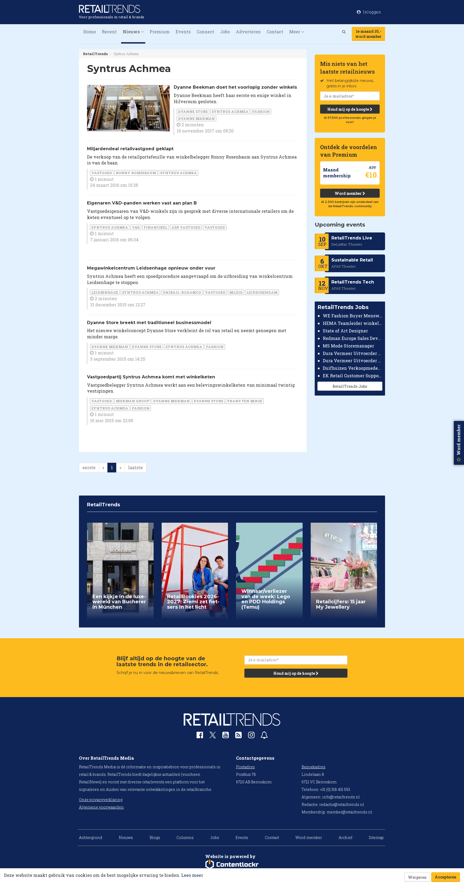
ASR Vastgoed (186, 227)
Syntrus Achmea (230, 111)
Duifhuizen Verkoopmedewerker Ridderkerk (353, 368)
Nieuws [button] (132, 31)
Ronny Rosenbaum (136, 173)
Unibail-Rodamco (181, 292)
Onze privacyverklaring (100, 799)
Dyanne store (193, 111)
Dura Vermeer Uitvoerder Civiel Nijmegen (353, 360)
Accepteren (445, 877)
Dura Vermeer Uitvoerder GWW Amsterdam (353, 353)
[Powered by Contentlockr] (232, 864)
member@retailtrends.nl (349, 812)
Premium (160, 31)
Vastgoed (101, 173)
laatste (135, 467)
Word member (349, 193)
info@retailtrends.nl (341, 796)
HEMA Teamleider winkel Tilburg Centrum (353, 323)
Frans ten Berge (244, 401)
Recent (109, 31)
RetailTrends (95, 54)
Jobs (225, 31)
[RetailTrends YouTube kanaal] (225, 736)
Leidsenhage (104, 292)
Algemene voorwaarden (101, 807)
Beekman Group (132, 401)
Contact (275, 31)
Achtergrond (90, 837)
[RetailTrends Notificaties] (264, 736)
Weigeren (417, 877)
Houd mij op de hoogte (348, 109)
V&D (136, 227)
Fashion (261, 111)
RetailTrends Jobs (349, 386)
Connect (205, 31)
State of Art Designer (345, 330)
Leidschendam (262, 292)
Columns (185, 837)
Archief (345, 837)
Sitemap (376, 837)
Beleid (236, 292)
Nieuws (126, 837)
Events (183, 31)
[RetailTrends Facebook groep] (200, 736)
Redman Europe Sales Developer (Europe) (353, 338)
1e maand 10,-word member (368, 34)
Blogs (155, 837)
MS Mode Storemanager (348, 346)
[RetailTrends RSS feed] (238, 736)
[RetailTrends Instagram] (251, 736)
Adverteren (248, 31)
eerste (89, 467)
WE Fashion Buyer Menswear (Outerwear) (353, 315)
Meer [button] (295, 31)
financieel (156, 227)
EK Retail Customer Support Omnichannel (353, 375)
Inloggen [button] (371, 12)
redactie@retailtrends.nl (341, 804)
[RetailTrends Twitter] (213, 736)
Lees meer (192, 875)
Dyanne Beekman (196, 118)
